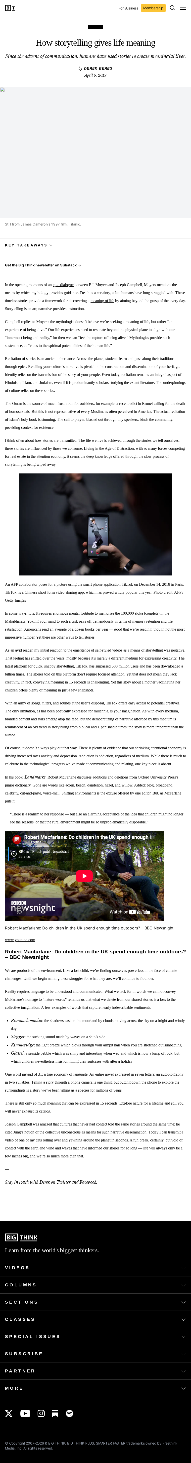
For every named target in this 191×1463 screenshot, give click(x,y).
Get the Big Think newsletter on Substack (41, 265)
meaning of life (102, 301)
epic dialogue (63, 285)
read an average (54, 629)
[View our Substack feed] (55, 1413)
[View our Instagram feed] (41, 1413)
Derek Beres (98, 68)
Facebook (88, 1182)
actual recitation (172, 411)
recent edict (128, 403)
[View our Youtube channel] (25, 1413)
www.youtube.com (20, 940)
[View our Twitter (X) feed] (9, 1413)
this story (124, 682)
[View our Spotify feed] (69, 1413)
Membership (153, 8)
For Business (128, 8)
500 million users (125, 666)
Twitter (63, 1182)
